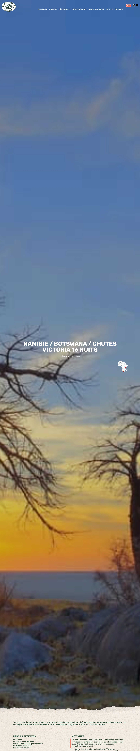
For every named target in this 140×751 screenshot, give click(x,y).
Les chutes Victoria (21, 748)
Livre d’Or (110, 9)
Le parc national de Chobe (23, 742)
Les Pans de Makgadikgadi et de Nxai (28, 744)
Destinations (42, 9)
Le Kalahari (17, 740)
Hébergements (64, 9)
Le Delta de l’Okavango (22, 746)
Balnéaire (53, 9)
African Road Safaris (96, 9)
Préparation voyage (79, 9)
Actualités (119, 9)
